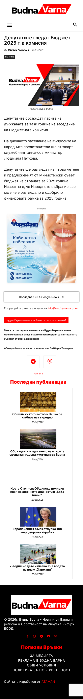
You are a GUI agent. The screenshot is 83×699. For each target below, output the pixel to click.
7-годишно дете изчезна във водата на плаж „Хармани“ (37, 567)
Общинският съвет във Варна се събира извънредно (37, 415)
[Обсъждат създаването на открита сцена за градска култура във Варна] (38, 439)
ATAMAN (48, 682)
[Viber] (50, 362)
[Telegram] (33, 362)
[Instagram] (34, 636)
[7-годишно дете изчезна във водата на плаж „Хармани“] (38, 554)
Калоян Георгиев (18, 50)
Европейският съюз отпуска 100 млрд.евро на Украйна (37, 530)
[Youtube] (48, 636)
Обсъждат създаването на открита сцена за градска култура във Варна (37, 453)
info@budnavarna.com (63, 308)
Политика (9, 57)
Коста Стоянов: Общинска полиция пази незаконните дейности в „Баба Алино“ (37, 492)
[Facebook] (27, 636)
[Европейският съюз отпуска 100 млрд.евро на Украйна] (38, 517)
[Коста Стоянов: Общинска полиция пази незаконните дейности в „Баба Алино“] (38, 476)
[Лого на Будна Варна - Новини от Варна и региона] (41, 10)
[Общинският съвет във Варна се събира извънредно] (38, 402)
